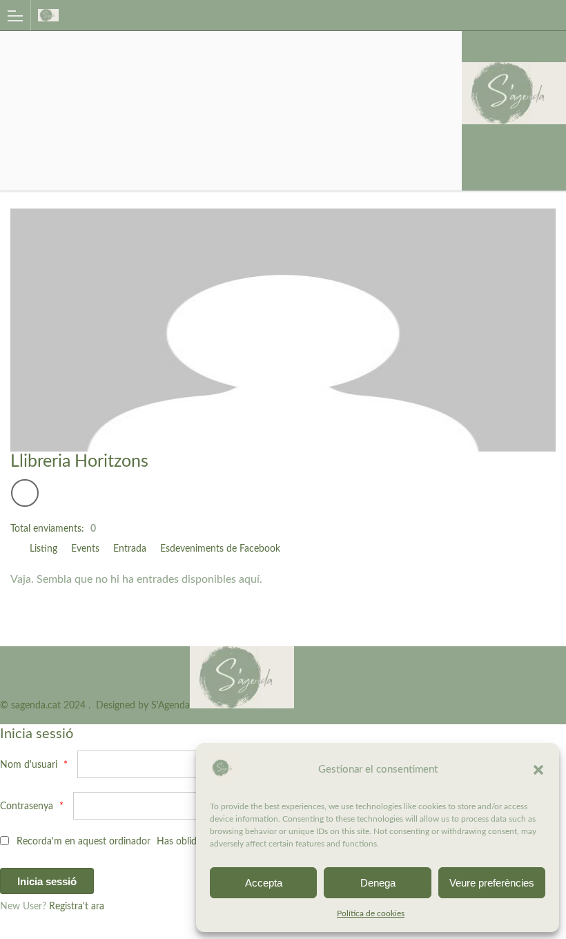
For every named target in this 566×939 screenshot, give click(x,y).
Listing (43, 549)
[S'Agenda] (270, 15)
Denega (378, 883)
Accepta (263, 883)
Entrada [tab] (129, 549)
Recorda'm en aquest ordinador (82, 841)
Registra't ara (76, 906)
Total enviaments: (47, 529)
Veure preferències (491, 883)
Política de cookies (370, 913)
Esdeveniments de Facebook (220, 549)
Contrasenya (32, 806)
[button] (538, 770)
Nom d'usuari (34, 765)
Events (85, 549)
